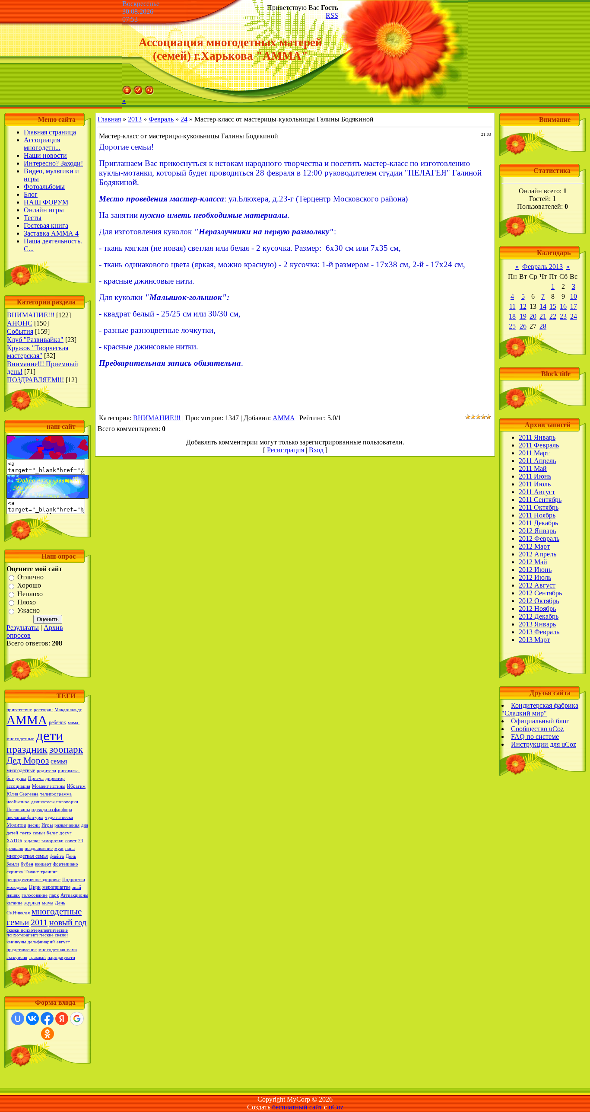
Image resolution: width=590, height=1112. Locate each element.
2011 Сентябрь (540, 499)
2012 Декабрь (538, 616)
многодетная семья (27, 856)
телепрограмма (56, 794)
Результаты (22, 627)
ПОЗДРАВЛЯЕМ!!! (35, 379)
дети (49, 735)
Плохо (26, 602)
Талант (32, 871)
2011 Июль (535, 484)
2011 (39, 922)
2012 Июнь (535, 569)
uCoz (336, 1107)
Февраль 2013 (542, 266)
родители (46, 770)
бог (10, 778)
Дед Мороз (27, 760)
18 (512, 316)
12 (523, 306)
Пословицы (18, 809)
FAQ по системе (535, 736)
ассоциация (18, 786)
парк (54, 895)
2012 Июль (535, 577)
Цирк (35, 887)
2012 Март (534, 546)
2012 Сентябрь (540, 593)
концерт (43, 864)
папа (70, 848)
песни (34, 825)
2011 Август (537, 491)
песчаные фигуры (24, 817)
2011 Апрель (537, 460)
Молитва (16, 825)
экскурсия (16, 957)
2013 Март (534, 639)
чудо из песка (59, 817)
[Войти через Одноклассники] (47, 1033)
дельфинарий (41, 941)
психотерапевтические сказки (37, 935)
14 (542, 306)
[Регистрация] (138, 92)
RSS (332, 15)
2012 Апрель (537, 554)
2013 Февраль (539, 632)
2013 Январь (537, 624)
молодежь (16, 887)
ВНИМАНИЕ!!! (30, 315)
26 (523, 326)
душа (21, 778)
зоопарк (66, 749)
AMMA (284, 418)
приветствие (19, 709)
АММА (26, 720)
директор (55, 778)
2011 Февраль (539, 445)
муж (58, 848)
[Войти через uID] (17, 1018)
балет (52, 833)
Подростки (73, 879)
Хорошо (29, 585)
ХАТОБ (14, 840)
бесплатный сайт (297, 1107)
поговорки (67, 801)
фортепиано (65, 864)
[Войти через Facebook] (47, 1018)
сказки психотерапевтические (37, 930)
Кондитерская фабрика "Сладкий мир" (539, 709)
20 (533, 316)
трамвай (37, 957)
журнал (32, 903)
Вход (316, 450)
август (63, 941)
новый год (67, 922)
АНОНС (19, 323)
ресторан (43, 709)
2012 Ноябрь (537, 608)
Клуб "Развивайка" (35, 339)
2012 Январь (537, 530)
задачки (32, 840)
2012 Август (537, 585)
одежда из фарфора (52, 809)
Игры (47, 825)
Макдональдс (68, 709)
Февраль (161, 119)
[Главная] (127, 92)
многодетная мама (57, 949)
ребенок (57, 722)
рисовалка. (69, 770)
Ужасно (28, 610)
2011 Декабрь (538, 523)
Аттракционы (74, 895)
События (20, 331)
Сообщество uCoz (537, 728)
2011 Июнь (535, 476)
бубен (27, 864)
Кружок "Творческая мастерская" (37, 351)
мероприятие (56, 887)
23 (563, 316)
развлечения (66, 825)
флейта (57, 856)
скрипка (14, 871)
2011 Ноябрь (537, 515)
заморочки (52, 840)
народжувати (61, 957)
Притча (36, 778)
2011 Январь (537, 437)
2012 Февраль (539, 538)
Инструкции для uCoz (543, 744)
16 (563, 306)
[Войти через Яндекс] (61, 1018)
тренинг (49, 871)
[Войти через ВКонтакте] (32, 1018)
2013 (135, 119)
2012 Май (533, 562)
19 (523, 316)
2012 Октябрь (539, 600)
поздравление (39, 848)
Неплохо (30, 594)
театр (25, 833)
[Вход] (149, 92)
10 (573, 296)
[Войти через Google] (77, 1019)
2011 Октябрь (538, 507)
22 (552, 316)
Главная (109, 119)
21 (542, 316)
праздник (27, 749)
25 (512, 326)
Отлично (30, 577)
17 (573, 306)
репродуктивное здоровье (33, 879)
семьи (39, 833)
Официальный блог (540, 721)
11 (512, 306)
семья (59, 761)
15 (552, 306)
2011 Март (534, 453)
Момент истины (48, 786)
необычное (17, 801)
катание (14, 903)
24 (184, 119)
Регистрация (285, 450)
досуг (66, 833)
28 (542, 326)
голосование (35, 895)
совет (70, 840)
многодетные (20, 770)
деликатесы (42, 801)
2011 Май (533, 468)
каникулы (16, 941)
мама (47, 903)
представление (21, 949)
